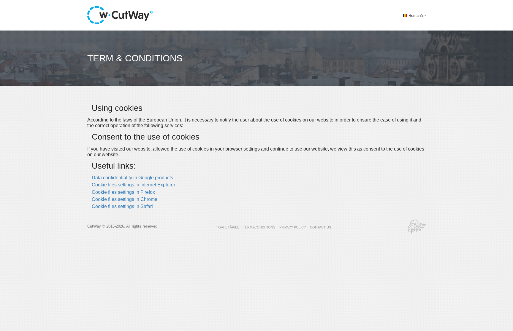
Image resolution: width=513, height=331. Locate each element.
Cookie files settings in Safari (122, 206)
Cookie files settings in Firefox (123, 192)
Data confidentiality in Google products (132, 177)
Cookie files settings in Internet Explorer (133, 184)
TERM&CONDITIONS (259, 227)
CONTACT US (320, 227)
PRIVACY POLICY (292, 227)
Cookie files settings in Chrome (124, 199)
